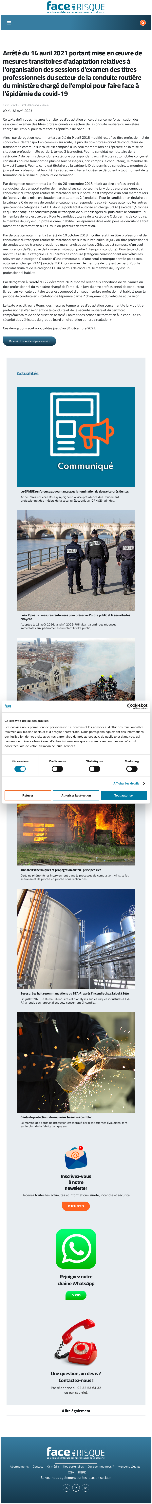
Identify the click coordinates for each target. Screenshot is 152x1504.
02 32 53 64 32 (89, 1388)
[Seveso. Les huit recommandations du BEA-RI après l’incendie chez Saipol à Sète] (76, 891)
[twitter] (66, 1488)
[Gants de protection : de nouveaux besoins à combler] (76, 1014)
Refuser (27, 795)
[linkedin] (76, 1488)
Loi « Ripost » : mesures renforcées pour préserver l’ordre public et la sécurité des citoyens (75, 617)
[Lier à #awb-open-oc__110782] (9, 23)
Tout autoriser (124, 795)
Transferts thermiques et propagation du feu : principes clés (61, 870)
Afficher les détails (126, 783)
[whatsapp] (85, 1488)
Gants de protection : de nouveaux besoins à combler (56, 1117)
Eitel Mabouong (30, 105)
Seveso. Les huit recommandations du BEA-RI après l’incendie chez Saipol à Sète (74, 993)
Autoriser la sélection (76, 795)
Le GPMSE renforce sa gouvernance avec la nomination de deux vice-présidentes (75, 491)
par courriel (78, 1392)
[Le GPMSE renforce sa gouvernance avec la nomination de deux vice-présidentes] (76, 389)
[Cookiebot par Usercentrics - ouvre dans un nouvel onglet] (130, 706)
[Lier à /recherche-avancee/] (143, 23)
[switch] (57, 769)
